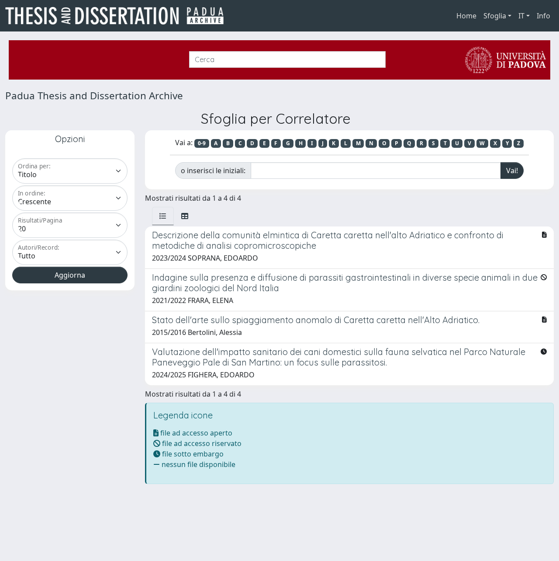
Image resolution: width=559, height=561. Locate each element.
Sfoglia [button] (494, 16)
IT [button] (521, 16)
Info (543, 16)
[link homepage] (118, 15)
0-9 (202, 143)
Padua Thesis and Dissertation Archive (94, 95)
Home (466, 16)
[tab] (163, 216)
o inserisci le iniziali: (213, 170)
